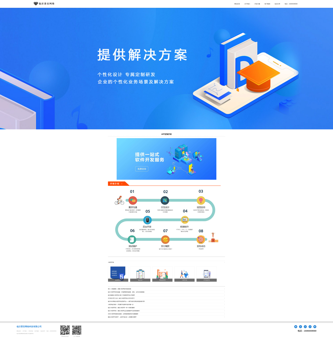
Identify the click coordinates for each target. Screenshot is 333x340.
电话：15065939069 (291, 4)
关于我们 (247, 4)
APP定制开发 (166, 134)
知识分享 (277, 4)
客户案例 (267, 4)
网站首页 (237, 4)
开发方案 (257, 4)
